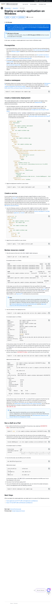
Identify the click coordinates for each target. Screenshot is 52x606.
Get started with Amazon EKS (41, 50)
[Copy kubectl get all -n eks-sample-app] (49, 257)
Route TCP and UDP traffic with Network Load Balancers (19, 502)
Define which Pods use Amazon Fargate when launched (17, 88)
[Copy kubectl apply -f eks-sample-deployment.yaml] (49, 187)
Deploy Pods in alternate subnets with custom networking (27, 403)
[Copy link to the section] (3, 45)
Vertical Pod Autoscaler (15, 509)
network (22, 212)
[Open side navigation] (2, 8)
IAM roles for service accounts (12, 205)
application (16, 212)
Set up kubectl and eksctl (43, 54)
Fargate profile (9, 61)
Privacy (11, 603)
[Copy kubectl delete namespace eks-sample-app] (49, 489)
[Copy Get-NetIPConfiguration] (49, 461)
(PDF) (23, 29)
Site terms (16, 603)
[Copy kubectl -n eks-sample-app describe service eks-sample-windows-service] (49, 313)
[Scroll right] (47, 4)
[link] (22, 8)
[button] (8, 22)
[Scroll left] (22, 4)
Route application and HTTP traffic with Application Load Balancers (22, 500)
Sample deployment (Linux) (18, 511)
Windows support (16, 51)
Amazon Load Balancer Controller (42, 211)
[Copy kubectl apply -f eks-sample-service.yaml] (49, 244)
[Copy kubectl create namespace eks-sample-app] (49, 91)
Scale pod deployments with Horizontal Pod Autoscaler (24, 304)
